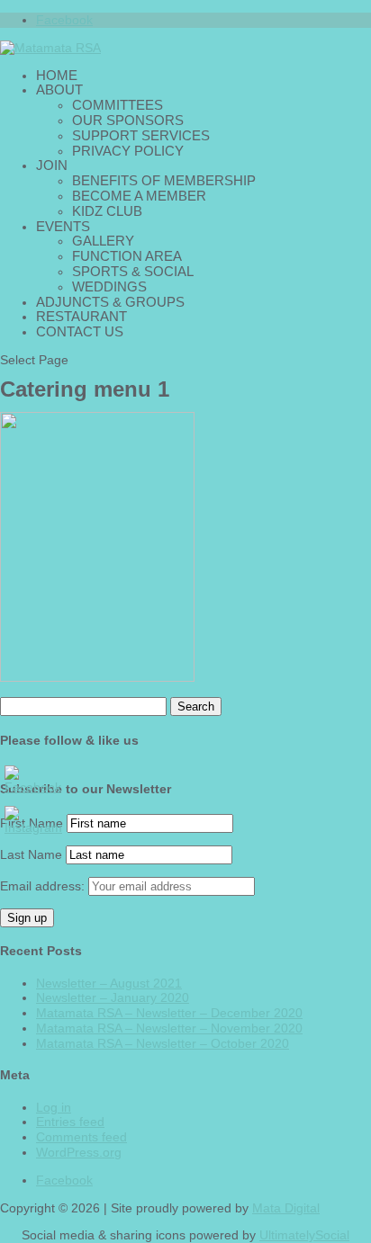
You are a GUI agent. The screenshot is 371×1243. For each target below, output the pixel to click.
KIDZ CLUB (107, 211)
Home (56, 75)
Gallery (103, 240)
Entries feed (70, 1121)
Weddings (109, 286)
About (59, 89)
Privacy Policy (128, 150)
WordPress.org (79, 1152)
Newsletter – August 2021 (109, 983)
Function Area (127, 256)
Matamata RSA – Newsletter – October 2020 (162, 1043)
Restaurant (81, 316)
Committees (117, 104)
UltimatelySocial (304, 1235)
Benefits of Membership (164, 180)
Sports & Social (133, 271)
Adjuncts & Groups (110, 301)
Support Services (141, 135)
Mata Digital (286, 1208)
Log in (53, 1107)
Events (63, 226)
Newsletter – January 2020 (112, 997)
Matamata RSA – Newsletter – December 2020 (169, 1013)
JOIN (52, 165)
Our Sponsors (128, 120)
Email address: (44, 886)
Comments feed (81, 1137)
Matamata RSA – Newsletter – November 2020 (169, 1028)
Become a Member (139, 195)
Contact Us (79, 331)
